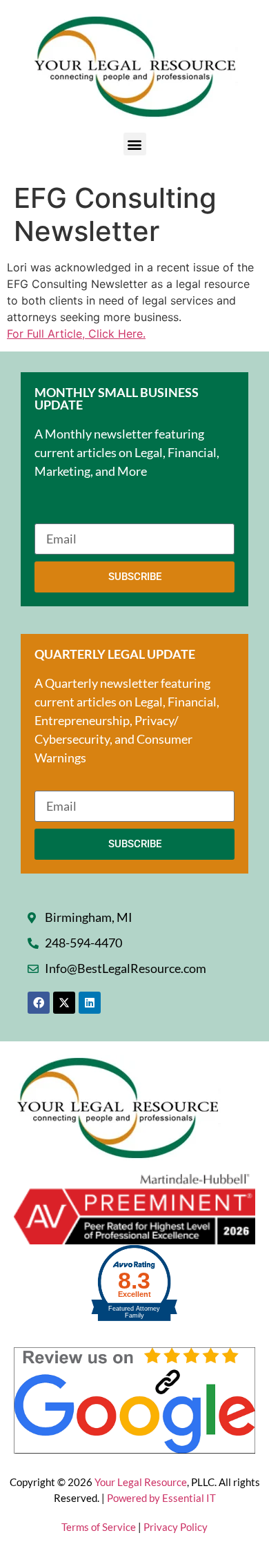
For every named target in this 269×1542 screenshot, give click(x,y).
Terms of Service (99, 1527)
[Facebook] (39, 1003)
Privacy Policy (175, 1527)
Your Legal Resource (140, 1482)
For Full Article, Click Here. (76, 333)
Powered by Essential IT (161, 1498)
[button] (134, 144)
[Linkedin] (90, 1003)
